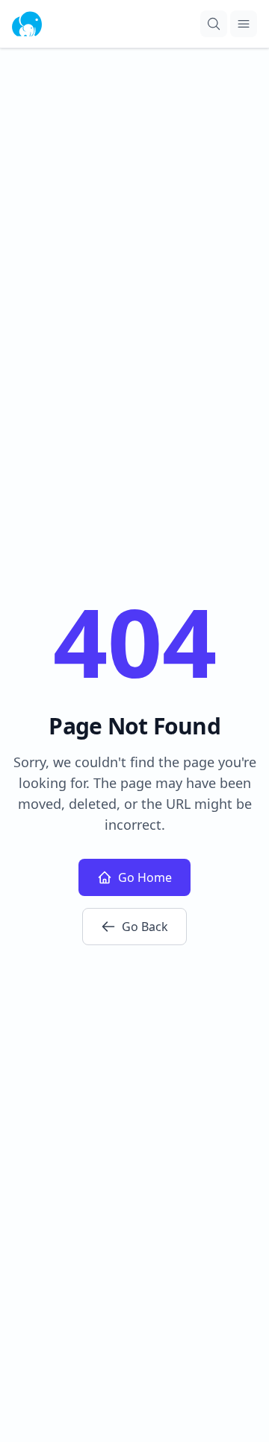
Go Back (145, 926)
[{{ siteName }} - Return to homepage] (27, 24)
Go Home (145, 877)
